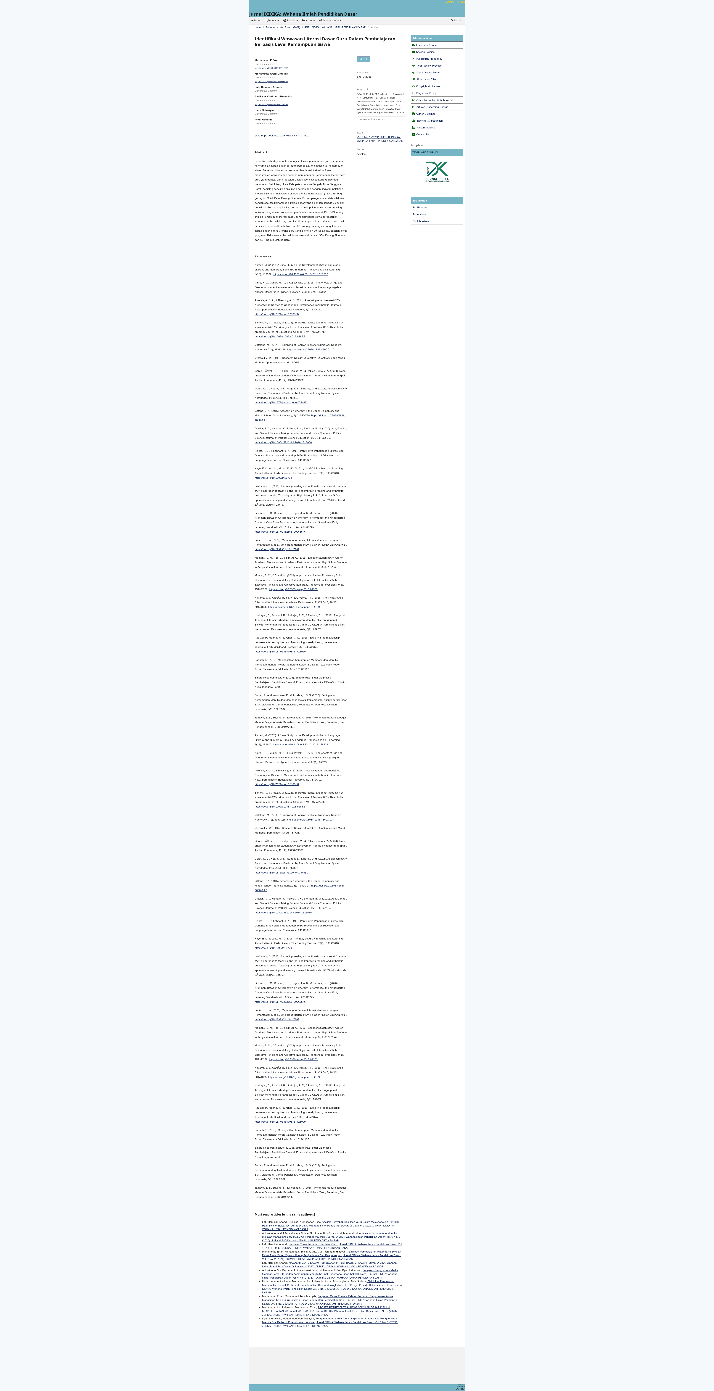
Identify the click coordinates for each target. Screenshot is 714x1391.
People (291, 20)
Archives (270, 27)
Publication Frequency (429, 58)
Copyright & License (428, 86)
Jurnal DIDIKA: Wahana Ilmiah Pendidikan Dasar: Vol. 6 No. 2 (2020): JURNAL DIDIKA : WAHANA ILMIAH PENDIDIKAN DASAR (332, 1289)
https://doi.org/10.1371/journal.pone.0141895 (294, 606)
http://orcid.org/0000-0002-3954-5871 (271, 68)
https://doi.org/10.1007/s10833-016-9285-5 (280, 336)
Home (257, 20)
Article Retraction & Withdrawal (434, 100)
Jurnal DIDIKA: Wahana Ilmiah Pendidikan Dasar (303, 14)
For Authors (419, 214)
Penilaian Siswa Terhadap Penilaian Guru (313, 1244)
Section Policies (425, 51)
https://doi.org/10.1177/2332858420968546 (280, 531)
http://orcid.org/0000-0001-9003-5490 (271, 104)
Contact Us (422, 134)
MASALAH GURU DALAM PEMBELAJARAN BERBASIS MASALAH (328, 1262)
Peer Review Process (429, 65)
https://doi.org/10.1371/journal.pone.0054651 (281, 402)
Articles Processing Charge (432, 106)
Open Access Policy (428, 72)
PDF (365, 59)
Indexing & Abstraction (429, 120)
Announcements (332, 20)
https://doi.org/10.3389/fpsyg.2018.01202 (293, 589)
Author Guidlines (425, 113)
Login (461, 1)
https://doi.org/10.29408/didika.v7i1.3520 (285, 135)
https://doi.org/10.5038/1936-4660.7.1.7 (310, 349)
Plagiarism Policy (426, 93)
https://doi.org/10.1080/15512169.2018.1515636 (283, 442)
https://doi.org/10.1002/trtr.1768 (273, 477)
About (272, 20)
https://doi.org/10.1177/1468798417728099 (280, 651)
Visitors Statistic (426, 127)
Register (449, 1)
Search (457, 20)
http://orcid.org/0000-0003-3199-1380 (271, 81)
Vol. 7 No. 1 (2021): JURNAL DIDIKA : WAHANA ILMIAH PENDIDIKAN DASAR (323, 27)
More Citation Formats (372, 119)
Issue (309, 20)
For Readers (419, 207)
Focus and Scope (426, 44)
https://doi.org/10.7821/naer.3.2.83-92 (277, 314)
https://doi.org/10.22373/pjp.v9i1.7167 (277, 549)
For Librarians (420, 221)
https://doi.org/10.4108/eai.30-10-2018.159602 (300, 274)
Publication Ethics (427, 79)
